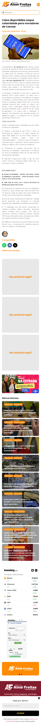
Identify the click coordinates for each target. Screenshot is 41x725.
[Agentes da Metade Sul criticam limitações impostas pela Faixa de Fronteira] (20, 409)
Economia (18, 404)
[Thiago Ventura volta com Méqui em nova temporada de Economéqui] (20, 445)
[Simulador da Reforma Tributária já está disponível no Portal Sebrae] (20, 481)
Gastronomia (19, 422)
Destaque (8, 404)
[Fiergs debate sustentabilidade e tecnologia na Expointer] (20, 463)
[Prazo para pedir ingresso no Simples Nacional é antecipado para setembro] (20, 498)
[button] (38, 4)
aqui (20, 106)
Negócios (17, 440)
